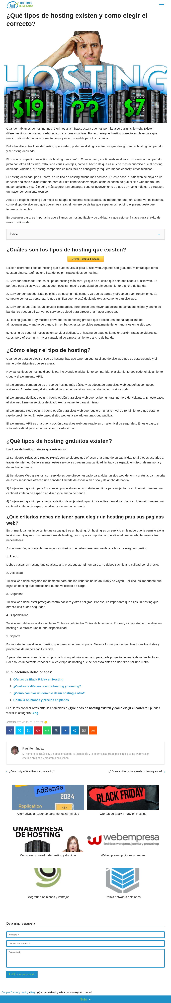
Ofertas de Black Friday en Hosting (38, 679)
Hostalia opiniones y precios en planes (41, 700)
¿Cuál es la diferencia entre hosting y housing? (47, 686)
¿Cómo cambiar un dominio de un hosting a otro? (49, 693)
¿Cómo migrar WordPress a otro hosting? (32, 771)
